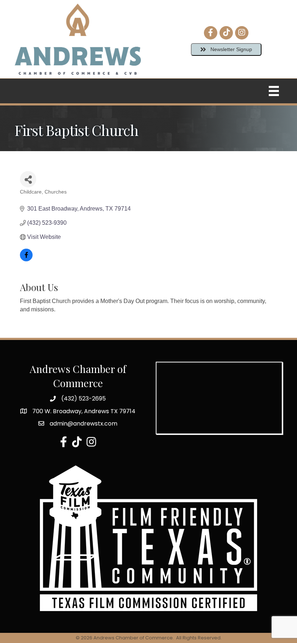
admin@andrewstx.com (83, 423)
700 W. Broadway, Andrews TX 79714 (83, 411)
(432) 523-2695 (83, 398)
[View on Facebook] (26, 259)
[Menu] (274, 91)
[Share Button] (28, 179)
